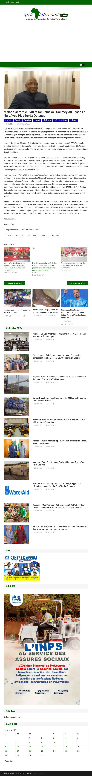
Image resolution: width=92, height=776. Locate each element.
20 (6, 751)
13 (6, 747)
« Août (6, 761)
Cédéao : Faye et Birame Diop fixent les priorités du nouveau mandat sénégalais (59, 442)
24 (54, 751)
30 (42, 755)
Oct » (12, 761)
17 (54, 747)
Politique (73, 120)
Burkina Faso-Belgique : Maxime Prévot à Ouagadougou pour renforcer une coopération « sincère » (59, 527)
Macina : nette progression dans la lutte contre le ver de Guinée (45, 311)
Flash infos (47, 120)
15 (30, 747)
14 (18, 747)
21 (18, 751)
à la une (8, 120)
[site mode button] (82, 65)
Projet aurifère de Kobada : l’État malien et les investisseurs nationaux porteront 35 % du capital (59, 378)
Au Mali (37, 120)
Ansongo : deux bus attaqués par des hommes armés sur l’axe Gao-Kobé (58, 463)
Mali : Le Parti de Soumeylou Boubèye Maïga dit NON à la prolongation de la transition (14, 265)
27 (6, 755)
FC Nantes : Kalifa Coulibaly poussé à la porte (78, 283)
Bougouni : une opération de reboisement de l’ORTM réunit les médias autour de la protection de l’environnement (59, 506)
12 (78, 742)
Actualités (27, 120)
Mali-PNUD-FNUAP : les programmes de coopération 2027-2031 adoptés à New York (59, 420)
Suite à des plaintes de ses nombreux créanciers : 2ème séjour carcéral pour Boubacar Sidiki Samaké (73, 314)
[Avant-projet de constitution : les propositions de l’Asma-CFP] (74, 254)
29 (30, 755)
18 (66, 747)
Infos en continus (61, 120)
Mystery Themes (37, 773)
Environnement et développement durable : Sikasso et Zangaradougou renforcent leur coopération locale (56, 356)
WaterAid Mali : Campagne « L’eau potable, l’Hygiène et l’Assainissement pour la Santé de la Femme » (56, 484)
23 (42, 751)
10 (54, 742)
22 (30, 751)
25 (66, 751)
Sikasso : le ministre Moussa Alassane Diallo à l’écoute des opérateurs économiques (59, 335)
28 (18, 755)
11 (66, 742)
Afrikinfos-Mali (21, 316)
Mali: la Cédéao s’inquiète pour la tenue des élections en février (16, 283)
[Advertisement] (46, 44)
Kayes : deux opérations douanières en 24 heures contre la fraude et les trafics (59, 399)
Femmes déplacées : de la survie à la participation (17, 311)
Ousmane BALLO (23, 124)
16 (42, 747)
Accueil (17, 120)
